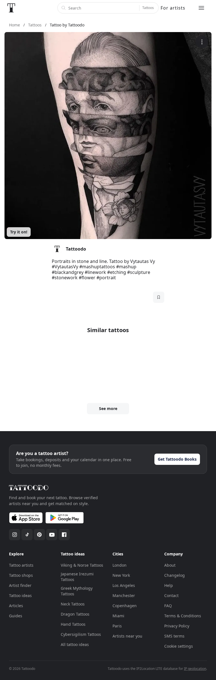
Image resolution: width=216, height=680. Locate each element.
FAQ (168, 605)
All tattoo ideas (75, 644)
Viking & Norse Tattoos (82, 565)
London (119, 565)
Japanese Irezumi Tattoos (77, 576)
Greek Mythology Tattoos (77, 591)
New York (121, 575)
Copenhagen (124, 605)
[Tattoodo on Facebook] (64, 534)
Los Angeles (123, 585)
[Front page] (11, 8)
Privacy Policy (176, 626)
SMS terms (174, 636)
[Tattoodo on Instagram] (14, 534)
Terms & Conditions (182, 615)
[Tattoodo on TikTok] (27, 534)
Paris (117, 626)
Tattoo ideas (20, 595)
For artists (173, 8)
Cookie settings (178, 646)
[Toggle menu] (201, 8)
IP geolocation (195, 668)
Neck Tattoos (73, 604)
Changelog (174, 575)
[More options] (201, 41)
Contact (171, 595)
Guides (15, 615)
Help (168, 585)
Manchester (123, 595)
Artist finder (20, 585)
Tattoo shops (21, 575)
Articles (16, 605)
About (170, 565)
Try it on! (18, 232)
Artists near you (127, 636)
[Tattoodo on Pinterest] (39, 534)
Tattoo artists (21, 565)
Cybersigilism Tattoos (81, 634)
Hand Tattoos (73, 624)
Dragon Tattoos (75, 614)
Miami (118, 615)
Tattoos (148, 7)
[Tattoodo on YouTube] (51, 534)
